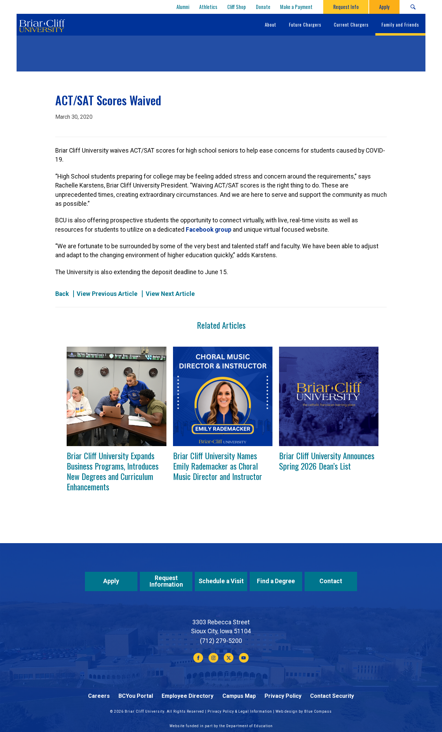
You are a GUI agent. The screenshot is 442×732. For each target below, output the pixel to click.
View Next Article (170, 293)
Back (62, 293)
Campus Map (239, 696)
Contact (330, 581)
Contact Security (332, 696)
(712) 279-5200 (221, 640)
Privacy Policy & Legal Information (240, 711)
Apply (111, 581)
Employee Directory (187, 696)
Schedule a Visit (221, 581)
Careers (99, 696)
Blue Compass (318, 711)
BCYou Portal (135, 696)
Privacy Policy (283, 696)
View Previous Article (107, 293)
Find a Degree (276, 581)
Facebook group (208, 229)
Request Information (166, 581)
